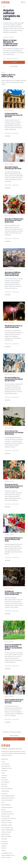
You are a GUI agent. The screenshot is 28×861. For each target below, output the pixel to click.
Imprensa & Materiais (7, 788)
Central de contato (6, 857)
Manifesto (4, 777)
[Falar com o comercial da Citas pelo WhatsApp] (25, 858)
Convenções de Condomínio (8, 818)
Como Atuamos (5, 764)
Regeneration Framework (8, 798)
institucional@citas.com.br (8, 855)
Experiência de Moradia (7, 814)
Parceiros (3, 848)
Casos (2, 802)
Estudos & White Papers (7, 830)
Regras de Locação (6, 820)
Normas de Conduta (6, 822)
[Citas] (5, 2)
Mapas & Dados (5, 834)
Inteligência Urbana (6, 768)
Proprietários (4, 843)
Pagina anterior (14, 735)
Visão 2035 (4, 784)
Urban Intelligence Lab (7, 827)
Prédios (3, 809)
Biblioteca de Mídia (6, 836)
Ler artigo (14, 62)
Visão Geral (4, 775)
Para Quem (4, 770)
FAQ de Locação (5, 816)
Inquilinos (3, 846)
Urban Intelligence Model (7, 796)
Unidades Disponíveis (6, 807)
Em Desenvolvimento (6, 811)
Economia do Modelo (6, 800)
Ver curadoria (14, 66)
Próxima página (14, 738)
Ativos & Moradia (5, 766)
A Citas (3, 761)
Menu (24, 2)
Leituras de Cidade (6, 832)
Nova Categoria (5, 782)
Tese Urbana (4, 780)
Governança (4, 786)
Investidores (4, 841)
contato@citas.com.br (7, 853)
